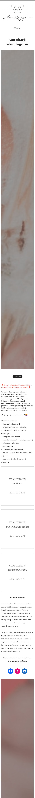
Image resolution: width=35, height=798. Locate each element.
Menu (18, 28)
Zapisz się (17, 376)
